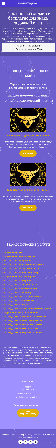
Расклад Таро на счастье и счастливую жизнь (28, 308)
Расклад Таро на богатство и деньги (23, 320)
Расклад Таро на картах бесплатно (22, 268)
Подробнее (28, 153)
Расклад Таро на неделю (17, 304)
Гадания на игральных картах (19, 256)
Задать (28, 412)
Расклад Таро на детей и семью (20, 284)
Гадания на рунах (13, 252)
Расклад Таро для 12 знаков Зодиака (23, 296)
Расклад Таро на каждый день (20, 300)
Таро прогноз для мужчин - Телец (28, 135)
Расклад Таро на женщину (17, 292)
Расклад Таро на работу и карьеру (22, 272)
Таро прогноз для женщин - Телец (28, 189)
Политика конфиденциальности (36, 435)
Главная (20, 45)
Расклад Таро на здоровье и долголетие (25, 316)
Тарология (35, 45)
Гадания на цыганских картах (19, 276)
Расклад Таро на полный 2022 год (21, 328)
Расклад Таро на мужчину (17, 260)
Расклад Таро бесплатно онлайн (20, 288)
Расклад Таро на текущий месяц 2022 (23, 332)
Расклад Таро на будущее (17, 280)
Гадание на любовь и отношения (21, 312)
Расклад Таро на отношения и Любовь (24, 324)
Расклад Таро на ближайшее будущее (24, 264)
